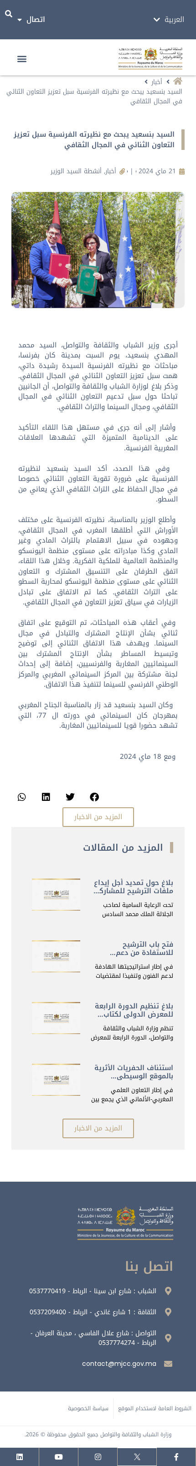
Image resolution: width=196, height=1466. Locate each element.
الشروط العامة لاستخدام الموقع (154, 1408)
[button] (22, 58)
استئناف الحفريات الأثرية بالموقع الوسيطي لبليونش (133, 1076)
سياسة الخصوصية (88, 1408)
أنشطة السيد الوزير (76, 171)
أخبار (156, 82)
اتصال (35, 19)
